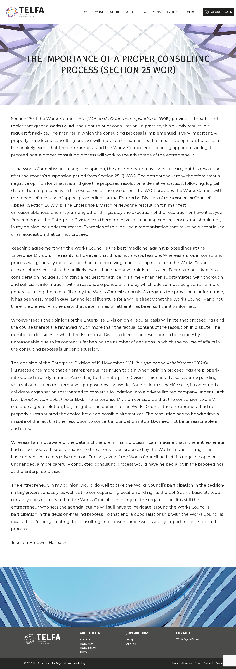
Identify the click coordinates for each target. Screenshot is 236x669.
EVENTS (172, 12)
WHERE (115, 12)
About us (85, 639)
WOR (164, 118)
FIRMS (83, 651)
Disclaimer (222, 663)
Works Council (63, 125)
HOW (142, 12)
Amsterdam (182, 197)
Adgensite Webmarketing (70, 663)
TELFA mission (88, 647)
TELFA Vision (87, 643)
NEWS (156, 12)
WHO (129, 12)
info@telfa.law (190, 639)
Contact (208, 663)
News (198, 663)
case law (68, 299)
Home (84, 12)
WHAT (99, 12)
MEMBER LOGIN (221, 12)
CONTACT (190, 12)
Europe (130, 639)
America (131, 643)
